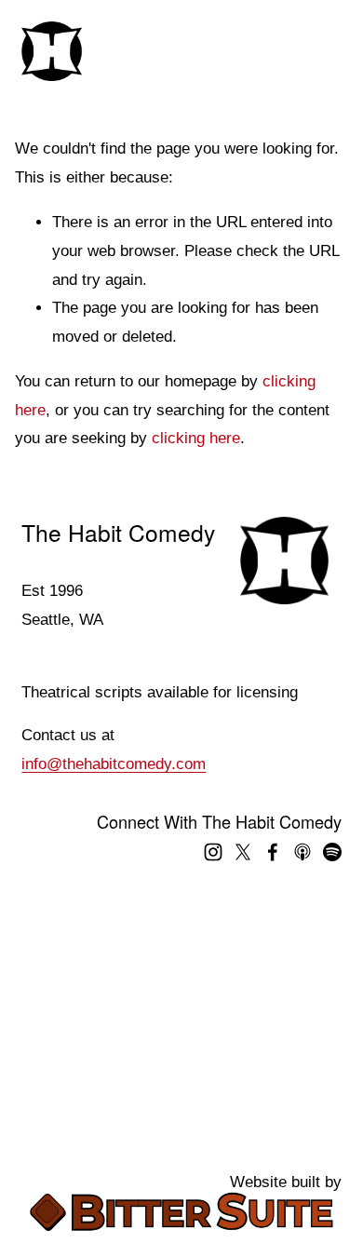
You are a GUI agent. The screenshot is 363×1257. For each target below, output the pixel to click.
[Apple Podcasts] (302, 852)
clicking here (196, 438)
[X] (243, 852)
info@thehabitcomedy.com (113, 764)
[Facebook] (272, 852)
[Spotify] (332, 852)
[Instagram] (213, 852)
